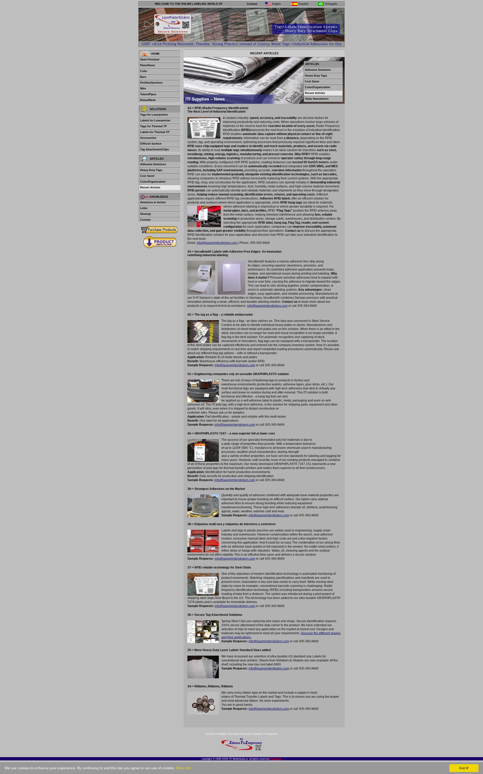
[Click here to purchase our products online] (160, 229)
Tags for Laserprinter (154, 114)
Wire (143, 88)
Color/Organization (153, 181)
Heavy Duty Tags (151, 170)
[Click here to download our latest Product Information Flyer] (159, 242)
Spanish (257, 733)
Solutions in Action (153, 202)
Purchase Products (239, 733)
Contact (252, 3)
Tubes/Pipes (148, 94)
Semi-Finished (149, 59)
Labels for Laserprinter (155, 120)
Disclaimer (276, 758)
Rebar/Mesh (148, 100)
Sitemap (145, 213)
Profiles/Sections (151, 82)
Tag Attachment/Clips (154, 149)
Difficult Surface (151, 143)
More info (183, 768)
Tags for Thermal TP (153, 126)
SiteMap (221, 733)
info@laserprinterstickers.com (217, 243)
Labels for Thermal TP (154, 131)
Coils (143, 71)
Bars (143, 76)
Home (155, 53)
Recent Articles (150, 187)
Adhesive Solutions (153, 164)
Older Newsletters (317, 98)
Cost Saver (147, 175)
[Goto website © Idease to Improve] (241, 750)
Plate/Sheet (147, 65)
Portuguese (271, 733)
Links (143, 208)
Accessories (148, 137)
